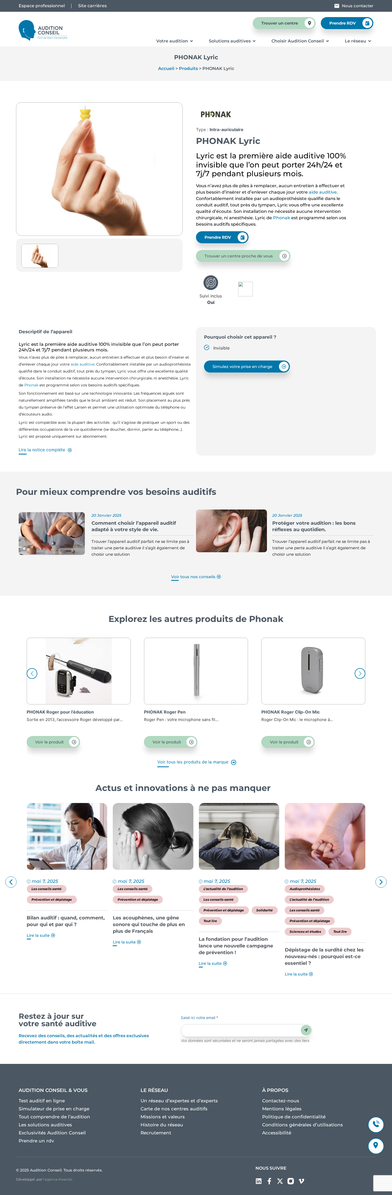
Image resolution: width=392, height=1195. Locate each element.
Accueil (166, 68)
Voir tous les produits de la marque (193, 762)
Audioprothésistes (218, 889)
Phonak (282, 217)
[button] (360, 673)
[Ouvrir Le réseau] (369, 41)
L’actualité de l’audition (137, 889)
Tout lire (124, 921)
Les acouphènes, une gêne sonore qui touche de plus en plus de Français (63, 924)
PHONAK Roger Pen (47, 712)
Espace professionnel (42, 5)
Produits (188, 68)
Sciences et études (219, 932)
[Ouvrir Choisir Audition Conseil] (327, 41)
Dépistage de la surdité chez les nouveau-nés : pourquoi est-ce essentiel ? (238, 956)
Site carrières (92, 5)
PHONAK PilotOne (280, 712)
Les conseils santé (46, 889)
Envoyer (306, 1030)
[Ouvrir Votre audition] (191, 41)
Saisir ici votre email (199, 1017)
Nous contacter (357, 5)
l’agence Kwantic (58, 1179)
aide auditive (323, 192)
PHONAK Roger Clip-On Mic (173, 712)
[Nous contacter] (336, 5)
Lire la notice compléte (42, 449)
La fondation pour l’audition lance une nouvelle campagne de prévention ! (150, 945)
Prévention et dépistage (51, 900)
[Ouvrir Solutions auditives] (254, 41)
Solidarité (178, 910)
